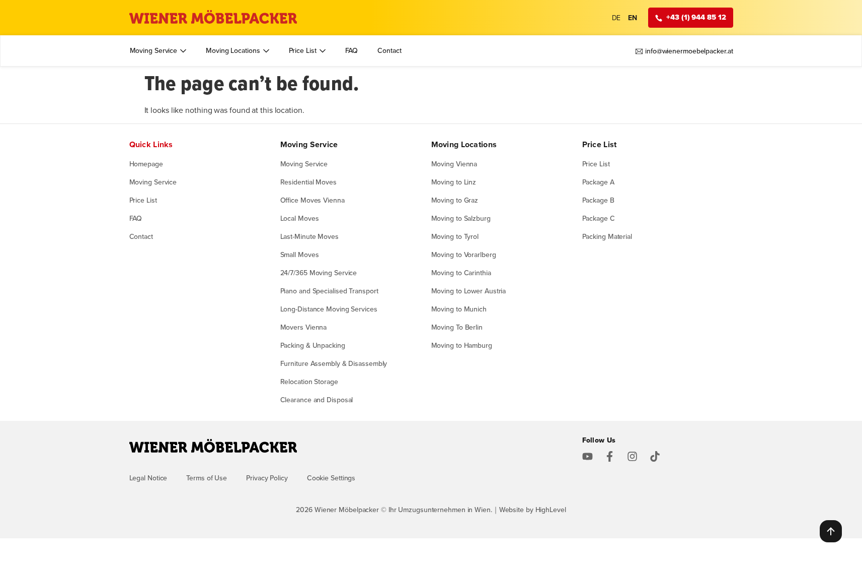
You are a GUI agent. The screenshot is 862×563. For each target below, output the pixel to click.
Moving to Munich (459, 309)
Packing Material (607, 236)
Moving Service (153, 182)
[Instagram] (632, 456)
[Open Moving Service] (183, 50)
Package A (598, 182)
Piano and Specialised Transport (329, 291)
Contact (141, 236)
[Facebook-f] (609, 456)
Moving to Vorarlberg (463, 254)
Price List (143, 200)
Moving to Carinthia (461, 273)
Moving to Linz (454, 182)
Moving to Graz (455, 200)
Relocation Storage (309, 382)
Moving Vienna (454, 164)
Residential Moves (308, 182)
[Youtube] (587, 456)
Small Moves (299, 254)
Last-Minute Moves (309, 236)
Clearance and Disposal (316, 400)
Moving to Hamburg (461, 345)
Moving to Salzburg (461, 218)
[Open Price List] (323, 50)
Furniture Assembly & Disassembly (333, 363)
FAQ (135, 218)
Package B (598, 200)
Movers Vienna (303, 327)
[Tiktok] (655, 456)
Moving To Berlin (457, 327)
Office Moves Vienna (312, 200)
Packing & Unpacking (312, 345)
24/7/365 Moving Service (318, 273)
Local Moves (299, 218)
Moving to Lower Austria (468, 291)
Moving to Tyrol (455, 236)
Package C (598, 218)
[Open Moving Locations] (266, 50)
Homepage (146, 164)
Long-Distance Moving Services (328, 309)
